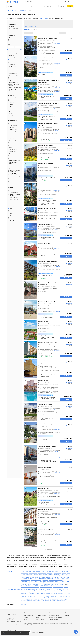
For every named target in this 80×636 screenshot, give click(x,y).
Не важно (11, 208)
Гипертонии (52, 600)
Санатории (9, 571)
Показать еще (57, 43)
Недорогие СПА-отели (25, 580)
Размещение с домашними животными (15, 171)
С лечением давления (40, 592)
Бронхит (61, 599)
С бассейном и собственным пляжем (33, 571)
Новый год (54, 577)
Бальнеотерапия (14, 123)
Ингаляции (13, 127)
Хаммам (12, 104)
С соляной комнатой (25, 577)
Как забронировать (28, 615)
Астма (22, 590)
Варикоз (22, 599)
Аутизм (22, 596)
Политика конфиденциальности (14, 624)
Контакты (67, 615)
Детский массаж (14, 199)
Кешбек (37, 617)
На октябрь (29, 584)
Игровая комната (14, 192)
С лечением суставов (60, 600)
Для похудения (55, 599)
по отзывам (36, 32)
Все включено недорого (46, 571)
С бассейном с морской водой (54, 574)
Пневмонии (50, 597)
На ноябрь (68, 582)
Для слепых (66, 571)
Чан (11, 106)
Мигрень (48, 593)
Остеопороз (40, 596)
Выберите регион (44, 18)
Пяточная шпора (66, 596)
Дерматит (43, 593)
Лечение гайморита (31, 593)
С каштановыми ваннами (57, 571)
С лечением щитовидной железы (27, 592)
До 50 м (11, 210)
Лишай (45, 599)
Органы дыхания (28, 596)
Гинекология (23, 593)
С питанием (23, 584)
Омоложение (13, 131)
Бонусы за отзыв (40, 619)
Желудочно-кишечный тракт (60, 597)
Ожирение (23, 589)
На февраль (63, 577)
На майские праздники (35, 582)
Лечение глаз (46, 596)
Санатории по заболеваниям (13, 589)
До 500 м (11, 215)
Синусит (34, 596)
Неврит (41, 597)
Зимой (58, 577)
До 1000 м (12, 217)
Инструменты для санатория (55, 617)
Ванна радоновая (14, 129)
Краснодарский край (29, 23)
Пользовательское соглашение (14, 621)
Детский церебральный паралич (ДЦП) (39, 590)
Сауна (12, 102)
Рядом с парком (30, 575)
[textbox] (35, 6)
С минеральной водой (25, 582)
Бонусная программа (40, 612)
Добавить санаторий (54, 615)
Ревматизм (69, 592)
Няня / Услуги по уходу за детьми (15, 195)
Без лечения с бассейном (58, 587)
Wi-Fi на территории (14, 178)
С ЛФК (41, 584)
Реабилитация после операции (62, 589)
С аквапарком (29, 574)
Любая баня (13, 97)
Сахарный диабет (29, 599)
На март (57, 584)
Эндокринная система (38, 599)
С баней (53, 582)
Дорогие (22, 571)
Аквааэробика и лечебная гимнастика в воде (30, 587)
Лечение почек (67, 593)
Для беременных (42, 578)
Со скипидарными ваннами (46, 587)
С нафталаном (60, 575)
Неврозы (38, 593)
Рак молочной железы (50, 589)
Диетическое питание (15, 176)
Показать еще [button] (10, 133)
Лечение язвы (54, 593)
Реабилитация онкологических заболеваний (35, 589)
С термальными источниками (27, 581)
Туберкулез (60, 593)
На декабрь (48, 577)
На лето (43, 577)
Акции (25, 619)
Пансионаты (23, 604)
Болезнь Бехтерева (45, 600)
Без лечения (57, 578)
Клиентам (26, 612)
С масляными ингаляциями (44, 575)
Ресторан (12, 181)
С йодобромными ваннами (52, 581)
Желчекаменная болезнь (60, 590)
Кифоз (65, 599)
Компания (67, 612)
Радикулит (69, 597)
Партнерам (51, 612)
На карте (70, 32)
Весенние (68, 574)
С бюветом (68, 581)
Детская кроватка (14, 197)
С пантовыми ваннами (37, 574)
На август (68, 577)
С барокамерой (36, 584)
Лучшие (58, 582)
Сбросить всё (27, 29)
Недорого (36, 585)
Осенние (61, 584)
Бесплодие (29, 600)
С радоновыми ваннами (49, 585)
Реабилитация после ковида (56, 596)
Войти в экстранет (53, 619)
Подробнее (66, 52)
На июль (36, 575)
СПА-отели (30, 578)
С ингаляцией (45, 580)
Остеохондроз (27, 590)
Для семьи (23, 574)
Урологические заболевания (51, 592)
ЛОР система (23, 600)
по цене (42, 32)
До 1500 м (12, 220)
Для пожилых (62, 581)
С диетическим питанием (36, 580)
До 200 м (11, 213)
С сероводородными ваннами (40, 581)
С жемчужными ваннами (35, 577)
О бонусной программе (41, 615)
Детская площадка (14, 190)
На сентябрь (23, 575)
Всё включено (24, 578)
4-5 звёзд (45, 574)
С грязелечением (50, 578)
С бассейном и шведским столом (55, 580)
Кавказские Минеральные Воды (44, 23)
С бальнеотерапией (29, 585)
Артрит (59, 592)
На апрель (66, 587)
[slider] (7, 49)
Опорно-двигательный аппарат (27, 597)
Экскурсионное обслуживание (13, 174)
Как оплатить (27, 617)
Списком (63, 32)
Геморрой (37, 597)
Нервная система (36, 600)
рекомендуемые (28, 32)
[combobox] (35, 6)
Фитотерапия (13, 125)
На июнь (63, 578)
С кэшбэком (54, 575)
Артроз (64, 592)
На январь (35, 578)
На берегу (41, 585)
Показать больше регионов (30, 26)
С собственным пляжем (46, 582)
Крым (35, 23)
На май (22, 585)
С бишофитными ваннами (49, 584)
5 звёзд (62, 574)
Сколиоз (49, 599)
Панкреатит (51, 590)
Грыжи (45, 597)
